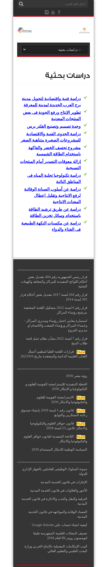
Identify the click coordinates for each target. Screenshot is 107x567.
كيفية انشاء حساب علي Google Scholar (59, 525)
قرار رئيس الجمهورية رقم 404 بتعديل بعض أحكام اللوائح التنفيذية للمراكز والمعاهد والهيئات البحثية (54, 281)
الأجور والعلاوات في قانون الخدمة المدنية (58, 490)
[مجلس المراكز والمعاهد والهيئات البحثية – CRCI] (53, 29)
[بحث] (21, 4)
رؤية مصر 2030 (76, 376)
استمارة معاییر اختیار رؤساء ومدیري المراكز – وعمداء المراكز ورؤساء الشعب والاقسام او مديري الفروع (55, 325)
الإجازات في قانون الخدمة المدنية (64, 482)
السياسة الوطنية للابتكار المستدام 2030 (59, 449)
